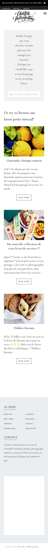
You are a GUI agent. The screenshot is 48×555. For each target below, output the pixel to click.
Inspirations (9, 428)
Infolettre (30, 428)
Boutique (29, 419)
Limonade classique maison (24, 160)
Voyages (8, 424)
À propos (6, 9)
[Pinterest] (26, 551)
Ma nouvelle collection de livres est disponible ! (22, 3)
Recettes (8, 414)
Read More (24, 197)
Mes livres (9, 419)
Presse (26, 9)
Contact (17, 9)
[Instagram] (22, 551)
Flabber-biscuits (24, 328)
